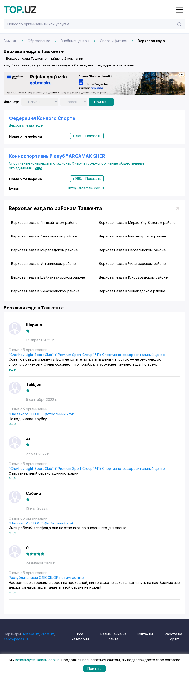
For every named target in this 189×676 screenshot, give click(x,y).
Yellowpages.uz (16, 639)
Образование (39, 41)
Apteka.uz (31, 634)
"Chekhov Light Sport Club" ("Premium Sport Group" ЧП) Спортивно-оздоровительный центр (87, 355)
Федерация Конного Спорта (42, 118)
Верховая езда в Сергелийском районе (132, 250)
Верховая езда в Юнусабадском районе (133, 277)
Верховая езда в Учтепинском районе (43, 263)
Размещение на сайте (113, 636)
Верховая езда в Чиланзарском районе (132, 263)
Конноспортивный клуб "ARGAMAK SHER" (58, 156)
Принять (101, 102)
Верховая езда (21, 125)
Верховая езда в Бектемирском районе (132, 236)
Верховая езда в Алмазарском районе (44, 236)
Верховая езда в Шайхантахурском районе (48, 277)
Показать (93, 136)
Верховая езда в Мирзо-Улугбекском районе (137, 222)
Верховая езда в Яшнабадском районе (132, 291)
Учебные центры (75, 41)
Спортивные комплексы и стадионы (40, 163)
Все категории (80, 636)
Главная (10, 40)
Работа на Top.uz (173, 636)
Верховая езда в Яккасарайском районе (45, 291)
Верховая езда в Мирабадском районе (44, 250)
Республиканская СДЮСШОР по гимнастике (46, 577)
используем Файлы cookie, (38, 660)
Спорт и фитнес (113, 41)
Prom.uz (47, 634)
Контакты (145, 634)
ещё (39, 125)
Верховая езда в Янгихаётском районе (44, 222)
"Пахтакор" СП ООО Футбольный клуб (41, 414)
